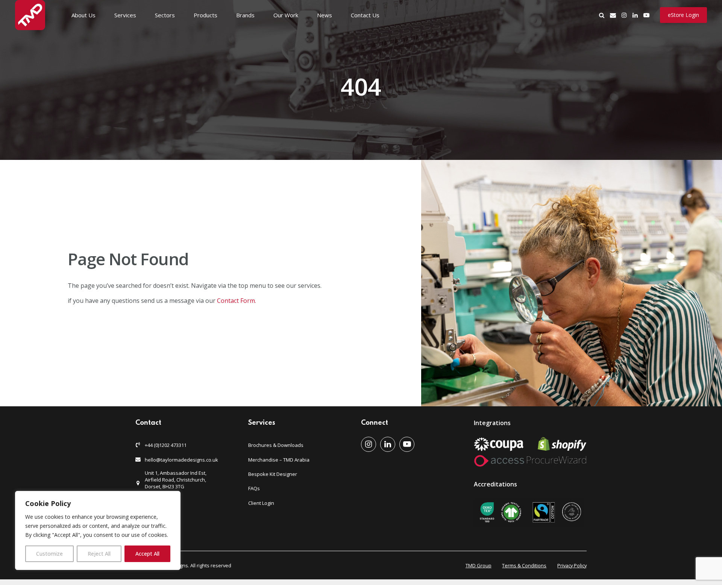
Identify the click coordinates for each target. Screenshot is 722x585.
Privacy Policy (572, 565)
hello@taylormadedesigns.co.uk (181, 459)
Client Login (261, 503)
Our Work (285, 15)
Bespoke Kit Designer (272, 474)
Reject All (99, 553)
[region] (97, 530)
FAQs (254, 488)
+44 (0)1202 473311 (166, 445)
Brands (245, 15)
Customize (49, 553)
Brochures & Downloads (275, 445)
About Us (83, 15)
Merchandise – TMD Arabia (278, 459)
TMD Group (478, 565)
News (324, 15)
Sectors (165, 15)
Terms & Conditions (524, 565)
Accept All (147, 553)
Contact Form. (237, 300)
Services (125, 15)
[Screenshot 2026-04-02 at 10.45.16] (529, 512)
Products (205, 15)
